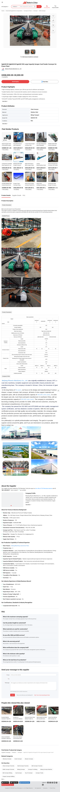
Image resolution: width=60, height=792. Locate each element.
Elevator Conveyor (29, 759)
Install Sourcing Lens (8, 784)
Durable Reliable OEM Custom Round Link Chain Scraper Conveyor (6, 184)
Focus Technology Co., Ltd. (19, 788)
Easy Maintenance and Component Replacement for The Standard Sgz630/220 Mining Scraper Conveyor (18, 144)
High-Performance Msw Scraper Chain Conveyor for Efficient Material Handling (30, 164)
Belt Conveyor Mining (7, 773)
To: (9, 679)
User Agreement (38, 788)
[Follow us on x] (50, 782)
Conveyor (35, 10)
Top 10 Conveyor (29, 773)
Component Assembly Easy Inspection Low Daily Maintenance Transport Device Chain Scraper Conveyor (7, 164)
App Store (5, 782)
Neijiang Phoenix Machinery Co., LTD (13, 68)
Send (12, 695)
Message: (7, 682)
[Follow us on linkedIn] (43, 784)
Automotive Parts (24, 545)
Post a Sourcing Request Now (42, 695)
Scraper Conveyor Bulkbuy (9, 776)
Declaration (45, 788)
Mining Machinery (15, 545)
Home (2, 10)
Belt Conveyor (42, 10)
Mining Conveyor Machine (46, 769)
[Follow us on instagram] (52, 782)
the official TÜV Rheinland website (43, 488)
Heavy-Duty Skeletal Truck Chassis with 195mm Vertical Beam (18, 738)
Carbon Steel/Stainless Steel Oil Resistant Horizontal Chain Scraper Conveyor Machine (41, 164)
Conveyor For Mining (32, 769)
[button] (2, 2)
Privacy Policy (52, 788)
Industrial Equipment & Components (14, 10)
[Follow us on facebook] (48, 782)
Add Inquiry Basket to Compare (30, 57)
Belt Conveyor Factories (37, 766)
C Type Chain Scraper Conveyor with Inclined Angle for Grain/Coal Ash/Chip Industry (30, 144)
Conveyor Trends (39, 773)
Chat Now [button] (45, 81)
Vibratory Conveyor (7, 759)
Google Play (14, 782)
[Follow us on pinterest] (56, 782)
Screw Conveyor (18, 759)
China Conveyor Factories (8, 766)
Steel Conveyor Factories (23, 766)
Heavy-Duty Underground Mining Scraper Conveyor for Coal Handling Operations (41, 184)
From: (8, 675)
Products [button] (15, 6)
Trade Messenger (24, 782)
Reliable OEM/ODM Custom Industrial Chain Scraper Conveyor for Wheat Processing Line (52, 144)
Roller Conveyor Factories (8, 769)
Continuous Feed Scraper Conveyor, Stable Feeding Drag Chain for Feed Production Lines (52, 184)
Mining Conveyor (21, 769)
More (2, 779)
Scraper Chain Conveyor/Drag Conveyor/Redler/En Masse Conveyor (18, 184)
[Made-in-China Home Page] (30, 2)
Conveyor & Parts (28, 10)
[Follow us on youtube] (54, 782)
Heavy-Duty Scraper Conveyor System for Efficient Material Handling (29, 184)
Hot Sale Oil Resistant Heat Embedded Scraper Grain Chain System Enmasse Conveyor (41, 144)
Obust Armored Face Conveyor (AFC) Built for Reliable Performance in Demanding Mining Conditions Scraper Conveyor (53, 164)
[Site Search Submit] (39, 6)
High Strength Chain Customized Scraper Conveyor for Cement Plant (6, 144)
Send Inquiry (15, 81)
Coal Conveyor (18, 773)
